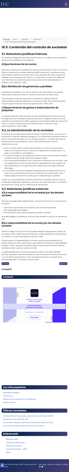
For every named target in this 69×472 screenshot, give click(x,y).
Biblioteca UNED (12, 439)
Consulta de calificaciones (15, 442)
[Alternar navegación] (66, 4)
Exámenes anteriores (13, 446)
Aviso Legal (42, 464)
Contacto (65, 464)
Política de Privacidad (54, 464)
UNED (8, 452)
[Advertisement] (34, 21)
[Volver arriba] (66, 468)
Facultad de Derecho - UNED (16, 449)
